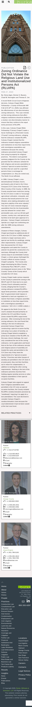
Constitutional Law (8, 606)
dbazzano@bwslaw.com (13, 458)
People (4, 598)
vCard (7, 460)
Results (4, 670)
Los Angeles (22, 643)
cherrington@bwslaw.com (14, 509)
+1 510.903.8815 (12, 454)
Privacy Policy (24, 675)
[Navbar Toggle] (1, 2)
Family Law (5, 638)
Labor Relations (7, 647)
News (3, 676)
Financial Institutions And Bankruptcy (6, 643)
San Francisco (23, 657)
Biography (8, 463)
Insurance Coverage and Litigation (6, 633)
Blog (3, 683)
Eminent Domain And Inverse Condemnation (7, 614)
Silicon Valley (23, 660)
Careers (21, 663)
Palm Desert (22, 653)
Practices (5, 601)
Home (3, 586)
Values (3, 592)
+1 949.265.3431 (12, 505)
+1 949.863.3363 (12, 501)
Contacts (22, 667)
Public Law (5, 657)
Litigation (4, 654)
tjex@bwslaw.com (11, 560)
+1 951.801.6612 (12, 556)
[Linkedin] (28, 602)
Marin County (23, 645)
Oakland (21, 648)
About (3, 590)
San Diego (22, 655)
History (3, 595)
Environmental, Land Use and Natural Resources (8, 626)
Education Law (6, 609)
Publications (5, 680)
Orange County (23, 650)
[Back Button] (29, 67)
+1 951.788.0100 (12, 552)
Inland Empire (23, 641)
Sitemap (22, 679)
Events (3, 678)
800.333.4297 (25, 605)
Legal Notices (24, 671)
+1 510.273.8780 (12, 450)
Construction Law (7, 604)
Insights (4, 673)
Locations (22, 638)
